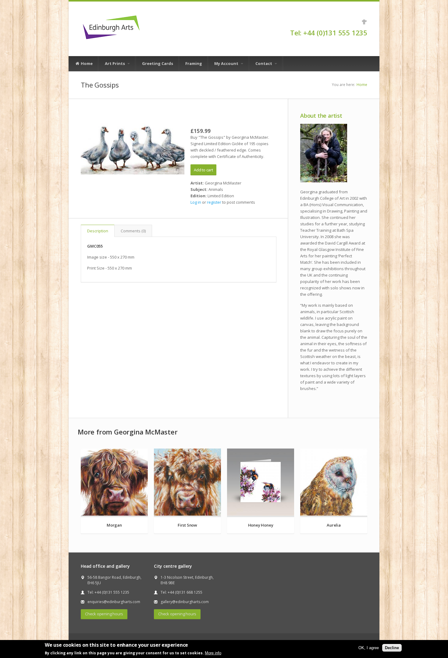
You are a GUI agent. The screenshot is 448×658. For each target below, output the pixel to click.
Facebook (364, 22)
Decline (392, 647)
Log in (195, 202)
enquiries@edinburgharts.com (113, 601)
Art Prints (115, 63)
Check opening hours (104, 614)
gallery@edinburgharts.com (185, 601)
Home (86, 63)
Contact (264, 63)
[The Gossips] (132, 148)
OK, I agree (368, 647)
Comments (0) (133, 231)
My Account (226, 63)
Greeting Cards (157, 63)
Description (97, 231)
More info (213, 653)
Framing (193, 63)
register (214, 202)
